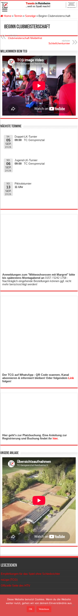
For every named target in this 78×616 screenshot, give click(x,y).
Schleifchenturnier (59, 42)
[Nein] (73, 605)
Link (71, 378)
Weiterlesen (44, 609)
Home (7, 15)
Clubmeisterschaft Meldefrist (25, 37)
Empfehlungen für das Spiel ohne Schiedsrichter (30, 573)
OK (30, 609)
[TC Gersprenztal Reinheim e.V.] (39, 5)
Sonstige (30, 15)
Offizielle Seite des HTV (15, 585)
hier (55, 438)
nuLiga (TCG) (9, 579)
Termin (18, 15)
